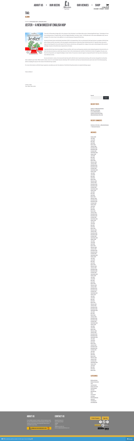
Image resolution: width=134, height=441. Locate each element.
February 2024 (94, 181)
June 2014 (93, 340)
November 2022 (94, 201)
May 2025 (93, 157)
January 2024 (93, 182)
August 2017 (93, 294)
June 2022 (93, 206)
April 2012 (93, 368)
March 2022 (93, 211)
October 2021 (93, 217)
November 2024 (94, 166)
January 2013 (93, 359)
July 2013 (93, 351)
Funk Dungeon (94, 388)
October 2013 (93, 349)
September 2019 (94, 255)
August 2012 (93, 364)
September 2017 (94, 293)
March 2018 (93, 283)
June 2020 (93, 242)
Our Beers (55, 5)
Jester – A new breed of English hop (45, 25)
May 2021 (93, 225)
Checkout (107, 9)
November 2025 (94, 149)
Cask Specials (94, 385)
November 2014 (94, 335)
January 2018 (93, 286)
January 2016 (93, 316)
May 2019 (93, 261)
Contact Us (59, 416)
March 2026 (93, 144)
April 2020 (93, 244)
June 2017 (93, 297)
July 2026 (93, 138)
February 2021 (94, 229)
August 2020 (93, 239)
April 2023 (93, 195)
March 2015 (93, 329)
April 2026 (93, 143)
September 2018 (94, 274)
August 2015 (93, 324)
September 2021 (94, 218)
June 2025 (93, 155)
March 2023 (93, 196)
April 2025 (93, 158)
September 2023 (94, 188)
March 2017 (93, 302)
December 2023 (94, 184)
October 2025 (93, 151)
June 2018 (93, 278)
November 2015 (94, 319)
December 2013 (94, 346)
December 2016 (94, 307)
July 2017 (93, 296)
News (30, 84)
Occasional (93, 394)
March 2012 (93, 370)
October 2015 (93, 321)
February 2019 (94, 266)
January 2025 (93, 163)
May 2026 (93, 141)
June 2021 (93, 223)
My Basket (102, 9)
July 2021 (93, 222)
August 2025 (93, 154)
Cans (92, 383)
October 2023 (93, 187)
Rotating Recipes (94, 397)
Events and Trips (94, 386)
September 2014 (94, 337)
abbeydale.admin (42, 21)
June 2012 (93, 365)
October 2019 (93, 253)
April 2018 (93, 282)
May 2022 (93, 207)
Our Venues (83, 5)
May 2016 (93, 313)
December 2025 (94, 147)
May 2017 (93, 299)
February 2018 (94, 285)
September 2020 (94, 237)
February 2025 (94, 162)
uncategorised (94, 402)
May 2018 (93, 280)
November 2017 (94, 289)
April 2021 (93, 226)
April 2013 (93, 354)
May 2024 (93, 176)
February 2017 (94, 304)
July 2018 (93, 277)
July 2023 (93, 192)
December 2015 (94, 318)
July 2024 (93, 173)
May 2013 (93, 353)
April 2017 (93, 300)
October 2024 (93, 168)
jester (34, 86)
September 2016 (94, 310)
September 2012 (94, 362)
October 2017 (93, 291)
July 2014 (93, 338)
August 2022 (93, 204)
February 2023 (94, 198)
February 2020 (94, 247)
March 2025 (93, 160)
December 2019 (94, 250)
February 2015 (94, 330)
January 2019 (93, 267)
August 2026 (93, 136)
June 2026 (93, 140)
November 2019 (94, 252)
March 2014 (93, 343)
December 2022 (94, 199)
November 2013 (94, 348)
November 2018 (94, 270)
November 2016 (94, 308)
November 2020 (94, 234)
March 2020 (93, 245)
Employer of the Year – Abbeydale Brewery (100, 125)
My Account (96, 9)
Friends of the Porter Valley (97, 113)
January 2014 (93, 345)
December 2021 (94, 214)
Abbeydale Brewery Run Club (97, 114)
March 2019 (93, 264)
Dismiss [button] (130, 439)
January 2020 (93, 248)
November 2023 (94, 185)
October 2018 (93, 272)
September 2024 (94, 170)
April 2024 (93, 177)
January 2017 (93, 305)
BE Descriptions (94, 380)
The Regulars (93, 400)
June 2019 (93, 259)
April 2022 (93, 209)
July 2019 (93, 258)
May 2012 (93, 367)
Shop (97, 5)
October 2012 (93, 360)
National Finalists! (96, 126)
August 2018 (93, 275)
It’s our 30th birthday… (96, 111)
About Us (38, 5)
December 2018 (94, 269)
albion (28, 86)
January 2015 (93, 332)
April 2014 (93, 341)
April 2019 (93, 263)
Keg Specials (93, 391)
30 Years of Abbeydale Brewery (97, 108)
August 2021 (93, 220)
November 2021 (94, 215)
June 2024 (93, 174)
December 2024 (94, 165)
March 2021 (93, 228)
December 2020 (94, 233)
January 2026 (93, 146)
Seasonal (93, 399)
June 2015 (93, 327)
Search (92, 95)
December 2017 (94, 288)
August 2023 (93, 190)
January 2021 (93, 231)
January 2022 (93, 212)
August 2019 (93, 256)
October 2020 (93, 236)
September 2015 (94, 323)
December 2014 (94, 334)
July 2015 (93, 326)
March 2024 (93, 179)
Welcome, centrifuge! (95, 110)
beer (32, 86)
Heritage (92, 389)
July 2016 (93, 312)
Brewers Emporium (95, 381)
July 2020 (93, 241)
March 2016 (93, 315)
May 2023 (93, 193)
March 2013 (93, 356)
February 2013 (94, 357)
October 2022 (93, 203)
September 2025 (94, 152)
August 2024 (93, 171)
